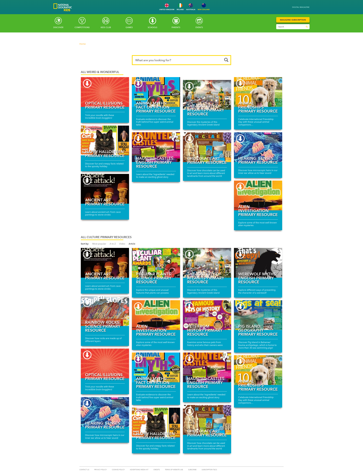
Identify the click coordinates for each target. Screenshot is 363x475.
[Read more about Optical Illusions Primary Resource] (105, 92)
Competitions (82, 27)
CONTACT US (84, 470)
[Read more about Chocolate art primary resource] (207, 147)
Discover (58, 27)
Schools (152, 27)
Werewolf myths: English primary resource (257, 278)
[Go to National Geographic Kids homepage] (62, 7)
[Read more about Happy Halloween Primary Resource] (105, 140)
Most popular (99, 243)
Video (122, 243)
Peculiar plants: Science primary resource (154, 278)
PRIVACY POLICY (100, 470)
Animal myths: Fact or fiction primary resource (156, 107)
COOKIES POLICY (118, 470)
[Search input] (290, 26)
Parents (176, 27)
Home (82, 44)
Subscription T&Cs (209, 470)
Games (129, 27)
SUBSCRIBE (192, 470)
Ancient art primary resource (105, 202)
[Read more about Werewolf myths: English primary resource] (258, 263)
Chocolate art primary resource (207, 160)
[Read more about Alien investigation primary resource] (258, 195)
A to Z (113, 243)
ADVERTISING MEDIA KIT (139, 470)
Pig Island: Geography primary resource (258, 330)
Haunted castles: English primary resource (155, 162)
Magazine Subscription (293, 20)
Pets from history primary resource (204, 330)
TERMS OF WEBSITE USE (174, 470)
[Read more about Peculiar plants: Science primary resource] (156, 263)
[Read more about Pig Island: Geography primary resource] (258, 315)
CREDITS (156, 470)
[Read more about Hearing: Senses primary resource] (258, 147)
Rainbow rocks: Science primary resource (102, 326)
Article (132, 243)
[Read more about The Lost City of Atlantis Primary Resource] (207, 95)
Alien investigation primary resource (258, 210)
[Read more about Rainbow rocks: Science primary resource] (105, 311)
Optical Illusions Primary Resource (105, 105)
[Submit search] (307, 26)
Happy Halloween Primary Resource (105, 153)
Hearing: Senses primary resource (258, 160)
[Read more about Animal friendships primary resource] (258, 92)
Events (199, 27)
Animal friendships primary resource (258, 107)
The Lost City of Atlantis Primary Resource (205, 110)
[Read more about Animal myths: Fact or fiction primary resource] (156, 92)
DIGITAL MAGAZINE (301, 7)
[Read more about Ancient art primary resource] (105, 189)
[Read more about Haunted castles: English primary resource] (156, 147)
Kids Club (106, 27)
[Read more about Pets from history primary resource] (207, 315)
